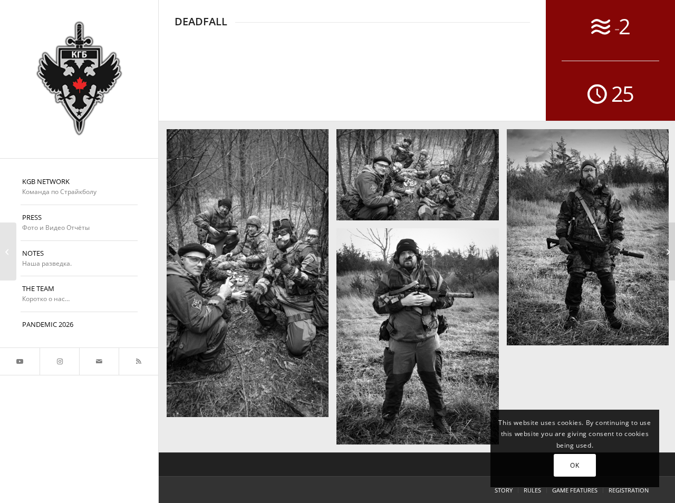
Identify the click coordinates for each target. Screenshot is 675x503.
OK (574, 465)
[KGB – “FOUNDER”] (79, 79)
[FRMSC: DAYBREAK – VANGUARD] (8, 251)
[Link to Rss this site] (138, 361)
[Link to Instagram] (59, 361)
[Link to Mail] (99, 361)
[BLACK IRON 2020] (667, 251)
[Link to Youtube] (20, 361)
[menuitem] (79, 187)
